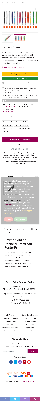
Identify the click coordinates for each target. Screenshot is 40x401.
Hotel (25, 122)
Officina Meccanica (21, 125)
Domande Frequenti (10, 328)
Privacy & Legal (30, 318)
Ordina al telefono (21, 78)
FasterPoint (10, 324)
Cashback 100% (10, 321)
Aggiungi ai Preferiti (21, 74)
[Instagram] (20, 362)
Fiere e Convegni (8, 128)
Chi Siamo (10, 315)
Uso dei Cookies (30, 321)
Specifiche (21, 229)
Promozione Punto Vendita (12, 122)
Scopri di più (7, 231)
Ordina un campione (20, 148)
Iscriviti (33, 351)
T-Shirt (5, 113)
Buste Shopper (8, 111)
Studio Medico (7, 125)
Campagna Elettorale (24, 128)
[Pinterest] (24, 362)
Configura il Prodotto (20, 139)
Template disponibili (12, 101)
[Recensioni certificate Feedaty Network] (13, 373)
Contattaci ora (21, 297)
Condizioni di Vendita (30, 315)
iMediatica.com (28, 381)
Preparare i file (10, 331)
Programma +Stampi (10, 318)
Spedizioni (30, 328)
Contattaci (30, 331)
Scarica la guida (9, 106)
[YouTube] (29, 362)
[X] (15, 362)
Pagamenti (30, 324)
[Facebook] (11, 362)
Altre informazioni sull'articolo (14, 67)
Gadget (5, 132)
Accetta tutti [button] (20, 219)
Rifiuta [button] (8, 219)
